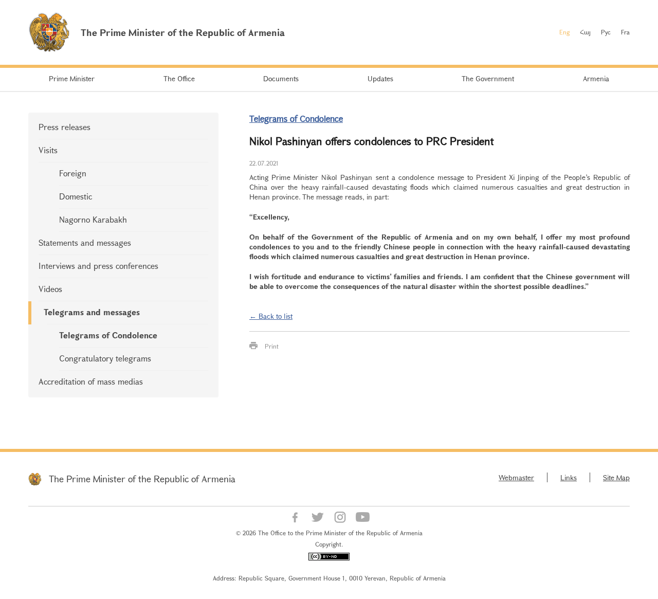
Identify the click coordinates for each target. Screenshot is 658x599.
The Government (488, 78)
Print (272, 346)
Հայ (585, 32)
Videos (50, 288)
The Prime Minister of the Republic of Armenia (142, 479)
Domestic (75, 196)
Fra (625, 32)
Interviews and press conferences (98, 265)
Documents (281, 78)
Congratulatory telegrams (105, 358)
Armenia (596, 78)
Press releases (64, 126)
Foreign (72, 173)
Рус (606, 32)
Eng (564, 32)
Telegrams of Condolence (108, 335)
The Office (179, 78)
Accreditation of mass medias (91, 381)
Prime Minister (72, 78)
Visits (48, 149)
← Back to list (271, 316)
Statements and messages (85, 242)
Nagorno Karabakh (93, 219)
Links (568, 477)
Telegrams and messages (92, 311)
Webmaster (516, 477)
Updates (380, 78)
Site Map (616, 477)
